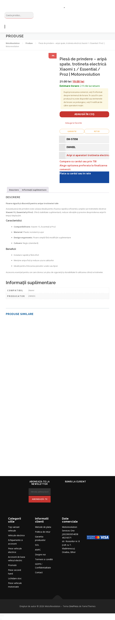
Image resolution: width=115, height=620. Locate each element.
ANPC (38, 549)
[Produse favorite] (64, 6)
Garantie (72, 131)
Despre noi (40, 554)
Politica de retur (42, 531)
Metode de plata (43, 527)
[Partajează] (2, 615)
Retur (97, 131)
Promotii (12, 565)
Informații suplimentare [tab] (34, 189)
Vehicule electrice (16, 535)
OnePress (73, 606)
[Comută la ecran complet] (1, 615)
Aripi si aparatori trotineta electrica (88, 155)
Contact (39, 572)
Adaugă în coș (84, 114)
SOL (37, 544)
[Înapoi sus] (57, 599)
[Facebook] (71, 488)
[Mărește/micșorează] (0, 615)
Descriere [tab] (14, 189)
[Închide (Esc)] (3, 615)
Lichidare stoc (15, 578)
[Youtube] (79, 488)
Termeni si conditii (44, 559)
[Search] (4, 27)
